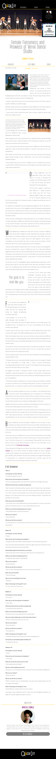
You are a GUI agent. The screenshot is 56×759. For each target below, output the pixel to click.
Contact (48, 7)
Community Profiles (28, 58)
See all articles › (28, 734)
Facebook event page (23, 445)
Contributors (23, 7)
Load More (28, 745)
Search (36, 7)
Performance (28, 68)
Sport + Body (35, 68)
